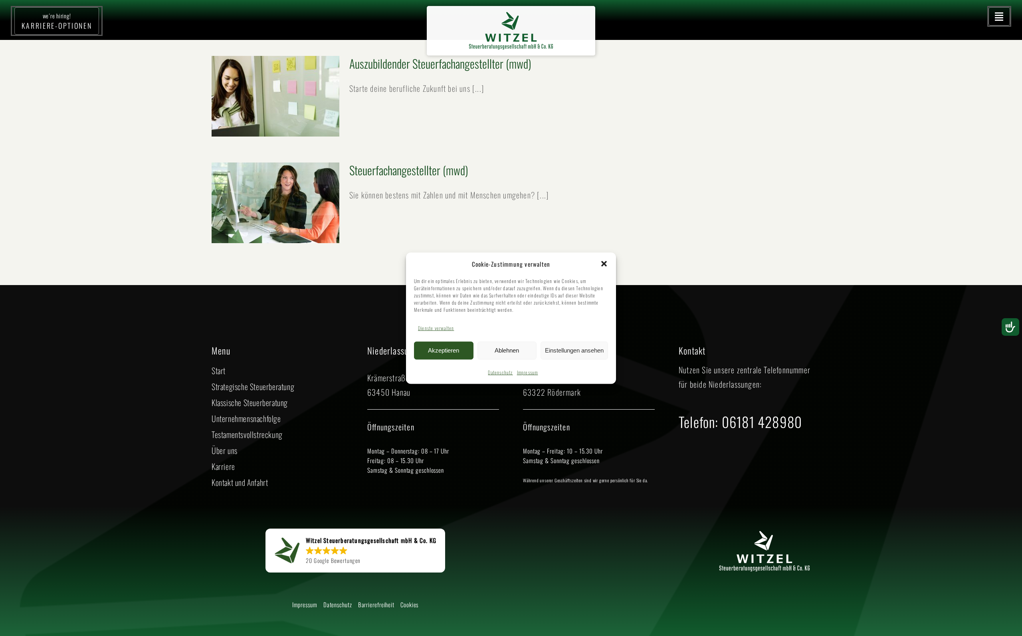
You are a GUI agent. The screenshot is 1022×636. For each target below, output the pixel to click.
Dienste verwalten (436, 327)
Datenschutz (500, 372)
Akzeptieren (443, 350)
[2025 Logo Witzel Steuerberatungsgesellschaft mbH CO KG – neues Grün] (511, 16)
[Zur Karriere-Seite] (56, 21)
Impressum (527, 372)
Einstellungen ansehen (574, 350)
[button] (604, 264)
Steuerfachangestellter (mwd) (408, 169)
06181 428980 (762, 421)
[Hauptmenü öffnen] (999, 16)
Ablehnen (507, 350)
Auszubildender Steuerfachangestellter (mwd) (440, 63)
